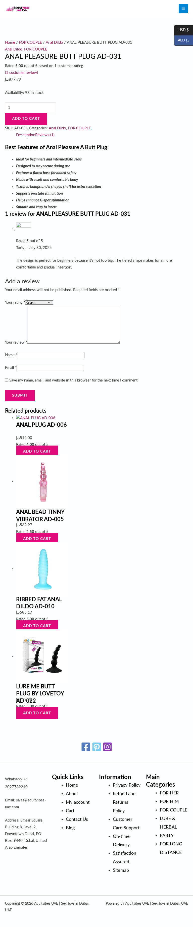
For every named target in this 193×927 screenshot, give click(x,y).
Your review (16, 342)
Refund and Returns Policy (124, 802)
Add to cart (26, 119)
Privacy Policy (126, 785)
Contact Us (77, 819)
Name (11, 355)
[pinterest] (97, 747)
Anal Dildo (54, 42)
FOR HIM (169, 801)
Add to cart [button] (37, 451)
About (72, 793)
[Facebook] (86, 747)
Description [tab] (25, 135)
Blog (70, 828)
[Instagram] (107, 747)
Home (10, 42)
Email (11, 368)
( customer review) (21, 73)
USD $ (181, 30)
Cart (70, 810)
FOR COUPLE (30, 42)
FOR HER (169, 793)
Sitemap (121, 870)
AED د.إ (181, 41)
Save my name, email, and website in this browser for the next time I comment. (73, 380)
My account (77, 802)
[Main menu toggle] (183, 8)
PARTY (167, 835)
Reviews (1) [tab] (45, 135)
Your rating (15, 302)
